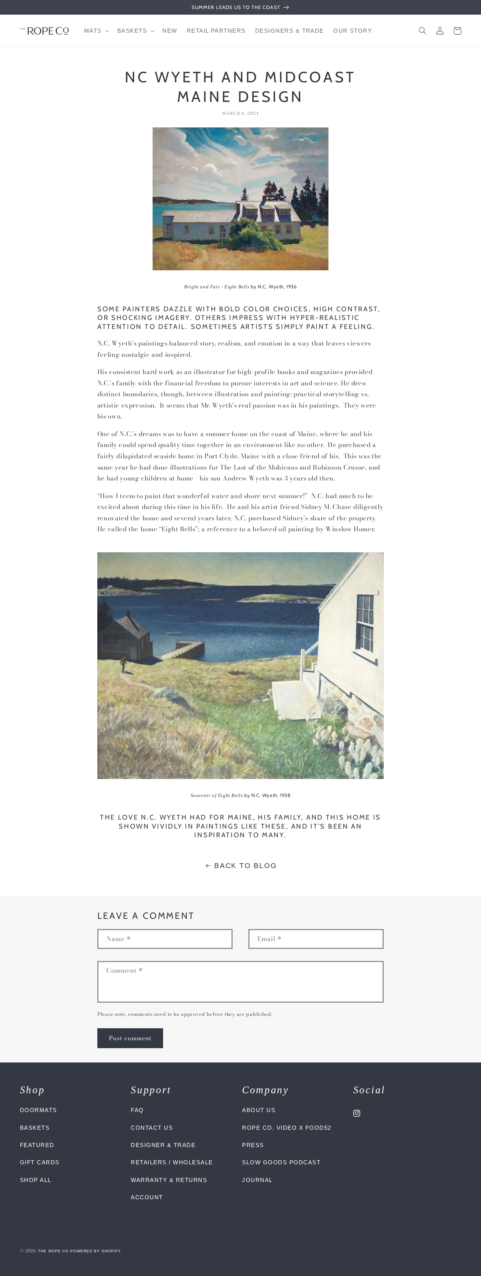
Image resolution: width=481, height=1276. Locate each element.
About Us (258, 1110)
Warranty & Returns (169, 1180)
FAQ (137, 1110)
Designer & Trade (163, 1145)
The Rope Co (53, 1251)
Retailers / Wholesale (172, 1162)
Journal (257, 1180)
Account (147, 1197)
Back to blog (245, 866)
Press (253, 1145)
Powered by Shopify (95, 1251)
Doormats (38, 1110)
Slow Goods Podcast (281, 1162)
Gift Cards (40, 1162)
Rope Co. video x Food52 (286, 1127)
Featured (37, 1145)
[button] (95, 31)
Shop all (35, 1180)
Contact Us (152, 1127)
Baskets (35, 1127)
